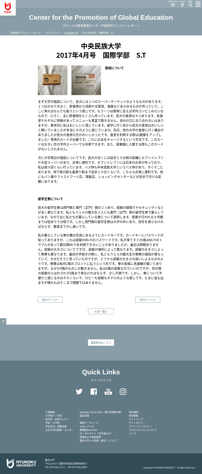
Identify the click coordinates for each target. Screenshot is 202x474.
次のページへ (147, 299)
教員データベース (89, 422)
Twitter (79, 392)
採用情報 (133, 415)
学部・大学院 (52, 422)
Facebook (94, 392)
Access (182, 4)
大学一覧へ (101, 311)
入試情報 (50, 412)
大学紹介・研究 (53, 415)
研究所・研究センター (57, 419)
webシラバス (87, 426)
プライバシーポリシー (140, 426)
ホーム (4, 33)
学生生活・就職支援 (56, 426)
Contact (171, 4)
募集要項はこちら (101, 342)
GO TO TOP (3, 321)
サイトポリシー (137, 422)
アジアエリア (52, 32)
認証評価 (84, 415)
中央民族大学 (71, 33)
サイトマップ (136, 419)
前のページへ (50, 299)
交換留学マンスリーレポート (25, 32)
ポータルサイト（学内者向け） (96, 433)
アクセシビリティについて (143, 430)
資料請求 (133, 412)
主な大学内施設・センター (59, 430)
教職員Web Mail (88, 430)
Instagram (123, 392)
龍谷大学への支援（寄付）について (99, 440)
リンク (132, 433)
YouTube (108, 392)
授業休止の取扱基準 (90, 437)
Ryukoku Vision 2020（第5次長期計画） (101, 412)
